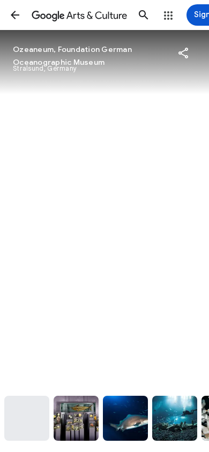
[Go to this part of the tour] (26, 418)
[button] (15, 15)
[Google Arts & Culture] (79, 15)
